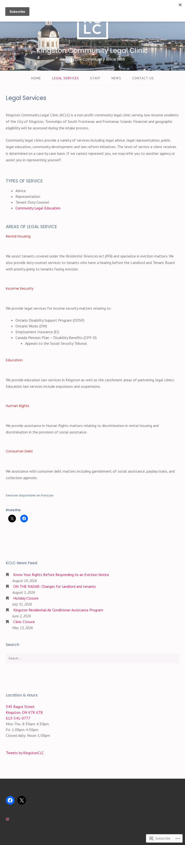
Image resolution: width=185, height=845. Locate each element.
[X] (21, 800)
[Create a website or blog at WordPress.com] (7, 819)
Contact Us (143, 78)
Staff (95, 78)
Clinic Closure (24, 621)
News (116, 78)
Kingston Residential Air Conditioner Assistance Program (58, 609)
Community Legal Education (37, 208)
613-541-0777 (18, 718)
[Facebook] (10, 800)
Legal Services (65, 78)
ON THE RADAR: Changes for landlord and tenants (54, 586)
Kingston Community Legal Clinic (92, 50)
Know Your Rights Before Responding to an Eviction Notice (61, 574)
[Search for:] (92, 658)
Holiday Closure (26, 598)
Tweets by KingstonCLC (25, 752)
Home (36, 78)
